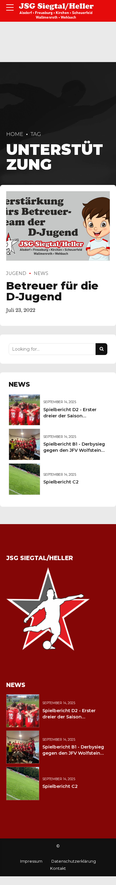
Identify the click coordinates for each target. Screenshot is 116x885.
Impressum (31, 861)
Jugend (16, 273)
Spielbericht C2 (61, 482)
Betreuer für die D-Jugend (52, 291)
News (41, 273)
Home (14, 134)
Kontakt (58, 868)
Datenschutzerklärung (73, 861)
